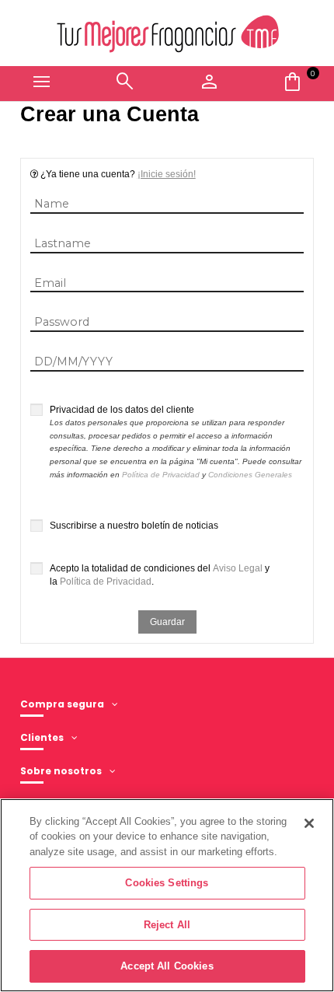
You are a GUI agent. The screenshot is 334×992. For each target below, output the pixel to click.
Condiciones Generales (250, 474)
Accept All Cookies (166, 966)
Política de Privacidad (161, 474)
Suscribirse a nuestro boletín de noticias (134, 525)
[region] (167, 895)
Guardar (167, 622)
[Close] (309, 823)
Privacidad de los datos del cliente (175, 441)
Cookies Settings (166, 883)
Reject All (167, 925)
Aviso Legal (238, 568)
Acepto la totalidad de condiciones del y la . (160, 575)
